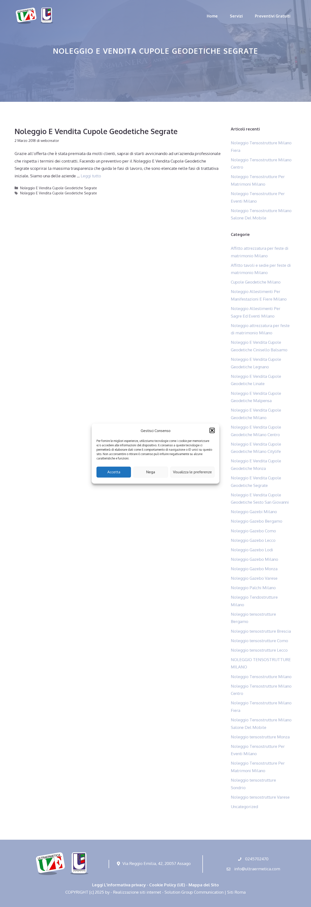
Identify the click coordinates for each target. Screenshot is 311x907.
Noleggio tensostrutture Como (259, 640)
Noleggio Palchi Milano (253, 587)
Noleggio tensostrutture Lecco (259, 650)
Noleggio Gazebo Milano (254, 559)
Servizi (236, 16)
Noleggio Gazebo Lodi (252, 549)
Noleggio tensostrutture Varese (260, 797)
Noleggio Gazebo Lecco (253, 540)
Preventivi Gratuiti (272, 16)
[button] (212, 430)
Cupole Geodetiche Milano (256, 282)
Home (212, 16)
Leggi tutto (91, 175)
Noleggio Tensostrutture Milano (261, 676)
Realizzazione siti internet (137, 892)
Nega (150, 472)
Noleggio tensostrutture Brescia (261, 631)
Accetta (113, 472)
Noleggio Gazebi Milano (254, 511)
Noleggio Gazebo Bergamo (256, 521)
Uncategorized (244, 806)
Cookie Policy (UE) (167, 884)
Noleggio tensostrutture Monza (260, 736)
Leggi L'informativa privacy (119, 884)
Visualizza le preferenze (192, 472)
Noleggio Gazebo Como (253, 530)
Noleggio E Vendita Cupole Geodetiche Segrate (96, 131)
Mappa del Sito (204, 884)
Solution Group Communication (194, 892)
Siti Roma (236, 892)
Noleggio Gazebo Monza (254, 568)
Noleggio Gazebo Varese (254, 578)
